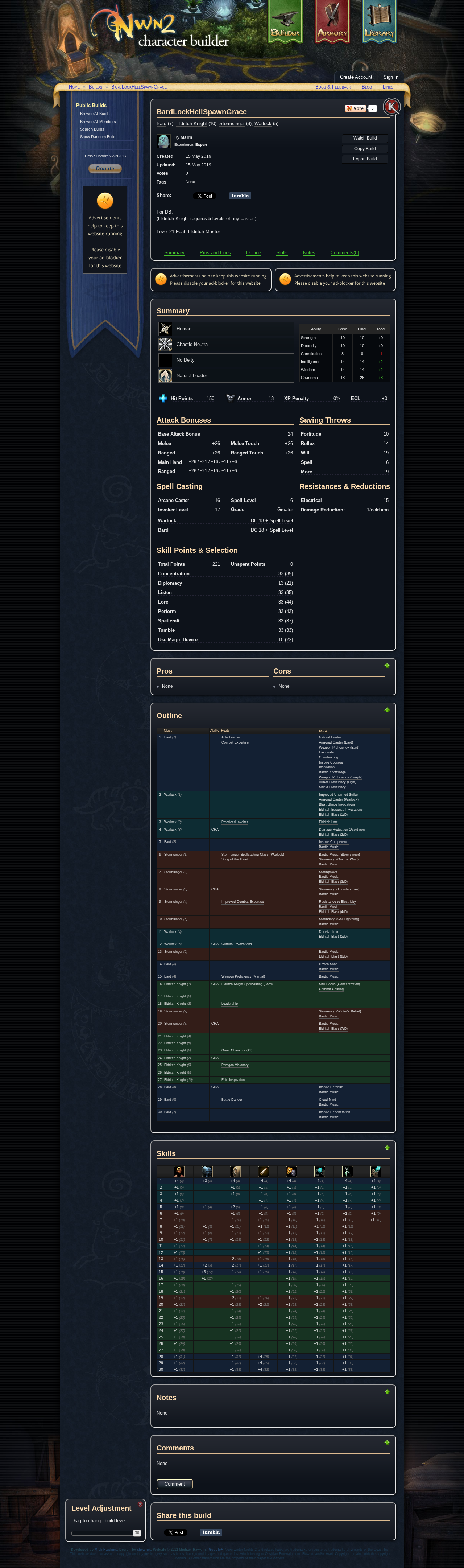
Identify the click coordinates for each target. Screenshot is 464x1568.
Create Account (356, 77)
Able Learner (230, 737)
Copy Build (365, 149)
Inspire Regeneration (334, 1112)
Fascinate (326, 752)
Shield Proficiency (332, 787)
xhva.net (144, 1549)
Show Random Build (97, 137)
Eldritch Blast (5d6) (333, 936)
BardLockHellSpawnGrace (139, 87)
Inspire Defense (331, 1087)
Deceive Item (329, 932)
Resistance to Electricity (337, 902)
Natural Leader (330, 737)
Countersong (328, 757)
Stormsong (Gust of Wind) (339, 859)
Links (388, 87)
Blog (367, 87)
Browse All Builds (95, 113)
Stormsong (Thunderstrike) (339, 889)
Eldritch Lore (328, 822)
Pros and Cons (215, 252)
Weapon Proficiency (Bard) (339, 747)
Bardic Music (329, 847)
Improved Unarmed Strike (338, 795)
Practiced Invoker (234, 822)
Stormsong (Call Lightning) (339, 919)
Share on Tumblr (240, 195)
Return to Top (364, 665)
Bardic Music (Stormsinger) (339, 854)
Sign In (391, 77)
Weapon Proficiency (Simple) (340, 777)
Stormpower (328, 872)
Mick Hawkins (106, 1549)
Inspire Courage (331, 762)
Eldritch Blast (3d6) (333, 882)
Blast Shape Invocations (337, 804)
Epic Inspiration (233, 1080)
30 (137, 1533)
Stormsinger (232, 123)
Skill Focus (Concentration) (339, 984)
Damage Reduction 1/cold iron (342, 829)
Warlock (263, 123)
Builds (95, 87)
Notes (309, 252)
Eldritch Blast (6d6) (333, 956)
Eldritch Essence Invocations (341, 809)
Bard (161, 123)
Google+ (216, 1549)
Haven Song (328, 964)
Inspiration (327, 767)
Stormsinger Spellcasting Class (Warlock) (252, 854)
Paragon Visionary (235, 1065)
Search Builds (92, 129)
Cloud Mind (327, 1100)
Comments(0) (345, 252)
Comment (175, 1484)
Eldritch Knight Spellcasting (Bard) (247, 984)
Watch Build (365, 138)
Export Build (365, 159)
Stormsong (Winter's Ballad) (340, 1011)
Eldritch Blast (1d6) (333, 814)
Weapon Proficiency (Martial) (243, 976)
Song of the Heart (234, 859)
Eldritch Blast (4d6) (333, 912)
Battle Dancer (231, 1100)
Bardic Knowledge (332, 772)
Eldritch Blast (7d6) (333, 1028)
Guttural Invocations (236, 944)
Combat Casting (331, 989)
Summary (174, 252)
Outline (253, 252)
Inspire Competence (334, 842)
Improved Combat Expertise (242, 902)
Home (74, 87)
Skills (282, 252)
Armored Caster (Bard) (336, 742)
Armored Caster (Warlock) (339, 799)
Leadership (229, 1003)
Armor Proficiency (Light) (337, 782)
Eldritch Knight (191, 123)
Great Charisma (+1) (236, 1050)
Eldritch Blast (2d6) (333, 834)
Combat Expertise (235, 742)
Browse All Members (98, 121)
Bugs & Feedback (333, 87)
